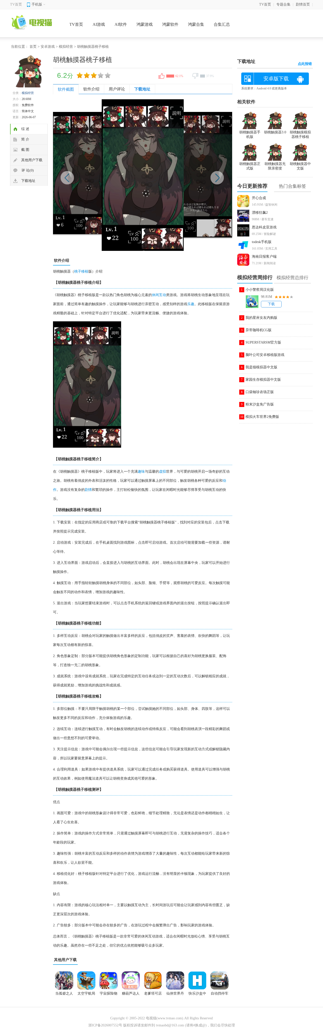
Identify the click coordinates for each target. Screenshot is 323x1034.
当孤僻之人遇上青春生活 (64, 995)
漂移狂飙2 (260, 212)
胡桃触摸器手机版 (249, 134)
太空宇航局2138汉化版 (86, 995)
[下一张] (187, 175)
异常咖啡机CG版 (259, 330)
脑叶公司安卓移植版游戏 (265, 355)
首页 (33, 47)
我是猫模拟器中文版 (261, 367)
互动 (162, 295)
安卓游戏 (48, 47)
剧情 (88, 490)
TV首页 (16, 4)
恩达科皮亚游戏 (264, 227)
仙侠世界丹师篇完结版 (175, 995)
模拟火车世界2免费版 (262, 417)
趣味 (141, 471)
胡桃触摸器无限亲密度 (275, 166)
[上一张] (98, 175)
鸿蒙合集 (196, 24)
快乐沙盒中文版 (197, 995)
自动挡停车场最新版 (219, 995)
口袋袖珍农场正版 (260, 392)
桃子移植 (81, 271)
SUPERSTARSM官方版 (263, 342)
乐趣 (190, 304)
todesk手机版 (262, 242)
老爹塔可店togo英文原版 (153, 995)
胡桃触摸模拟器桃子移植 (300, 134)
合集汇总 (222, 24)
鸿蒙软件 (170, 24)
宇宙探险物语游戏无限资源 (108, 995)
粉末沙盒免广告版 (260, 404)
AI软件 (121, 24)
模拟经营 (66, 47)
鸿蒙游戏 (145, 24)
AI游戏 (99, 24)
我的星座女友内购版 (261, 318)
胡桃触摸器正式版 (249, 166)
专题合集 (283, 4)
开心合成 (259, 198)
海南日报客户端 (264, 256)
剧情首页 (303, 4)
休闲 (155, 295)
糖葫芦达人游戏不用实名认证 (131, 995)
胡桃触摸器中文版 (300, 166)
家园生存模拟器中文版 (263, 379)
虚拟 (162, 471)
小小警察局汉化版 (260, 290)
